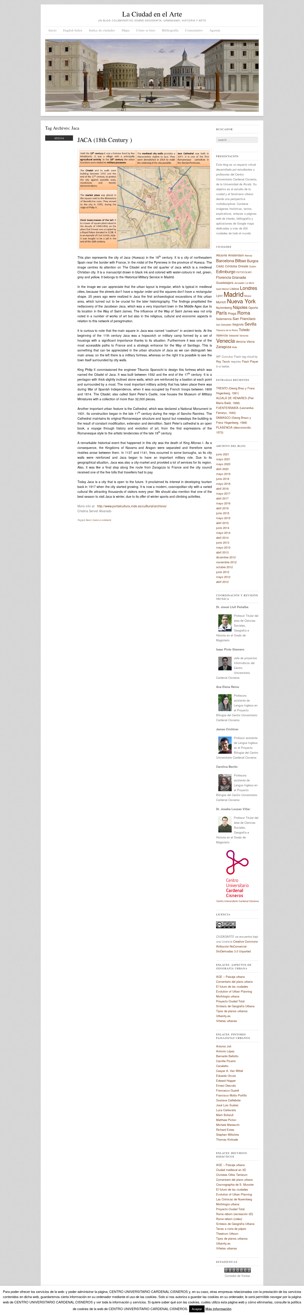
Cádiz (220, 266)
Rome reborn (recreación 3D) (234, 1214)
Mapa (126, 30)
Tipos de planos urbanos (232, 1011)
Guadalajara (224, 282)
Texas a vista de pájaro (231, 1228)
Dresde (243, 266)
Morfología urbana (227, 996)
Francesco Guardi (227, 1090)
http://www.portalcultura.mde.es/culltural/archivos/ (132, 506)
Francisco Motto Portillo (231, 1095)
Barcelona (225, 260)
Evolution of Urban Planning (234, 991)
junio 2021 (222, 454)
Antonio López (225, 1051)
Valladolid (234, 335)
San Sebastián (223, 324)
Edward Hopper (226, 1080)
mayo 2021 (223, 459)
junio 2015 (222, 513)
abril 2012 (222, 582)
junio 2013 (222, 542)
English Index (72, 30)
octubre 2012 (224, 567)
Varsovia (243, 335)
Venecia (225, 340)
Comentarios (194, 30)
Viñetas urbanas (226, 1021)
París (221, 312)
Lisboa (234, 288)
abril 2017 (222, 498)
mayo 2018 (223, 483)
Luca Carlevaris (226, 1110)
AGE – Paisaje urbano (230, 976)
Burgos (252, 260)
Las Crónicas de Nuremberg (234, 1199)
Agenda (214, 30)
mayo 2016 (223, 503)
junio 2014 (222, 528)
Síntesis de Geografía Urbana (235, 1006)
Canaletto (222, 1066)
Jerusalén (239, 283)
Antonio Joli (223, 1046)
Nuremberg (224, 307)
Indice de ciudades (102, 30)
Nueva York (241, 301)
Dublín (252, 266)
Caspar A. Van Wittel (229, 1071)
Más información (218, 1308)
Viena (251, 341)
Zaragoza (223, 346)
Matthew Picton (226, 1120)
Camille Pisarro (226, 1061)
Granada (239, 277)
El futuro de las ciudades (232, 986)
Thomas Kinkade (227, 1139)
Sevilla (250, 324)
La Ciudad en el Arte (152, 14)
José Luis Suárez (227, 1105)
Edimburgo (225, 271)
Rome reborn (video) (229, 1219)
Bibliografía (170, 30)
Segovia (238, 324)
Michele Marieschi (227, 1125)
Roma (243, 312)
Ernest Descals (226, 1085)
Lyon (219, 295)
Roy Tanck (223, 361)
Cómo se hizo (145, 30)
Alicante (221, 255)
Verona (241, 341)
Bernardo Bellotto (227, 1056)
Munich (221, 302)
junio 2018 (222, 479)
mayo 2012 (223, 577)
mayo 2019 (223, 474)
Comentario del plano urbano (234, 981)
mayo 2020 (223, 464)
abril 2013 (222, 552)
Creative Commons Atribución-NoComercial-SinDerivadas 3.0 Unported (237, 946)
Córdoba (231, 266)
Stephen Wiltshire (227, 1134)
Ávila (234, 347)
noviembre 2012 (226, 562)
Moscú (247, 295)
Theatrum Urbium (227, 1233)
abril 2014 (222, 537)
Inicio (53, 30)
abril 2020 (222, 469)
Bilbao (240, 260)
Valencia (222, 335)
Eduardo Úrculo (226, 1075)
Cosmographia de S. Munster (235, 1184)
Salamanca (224, 318)
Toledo (244, 329)
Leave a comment (102, 520)
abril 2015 (222, 523)
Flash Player (250, 361)
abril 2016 (222, 508)
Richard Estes (225, 1129)
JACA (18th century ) (104, 139)
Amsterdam (236, 255)
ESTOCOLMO (243, 272)
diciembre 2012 (226, 557)
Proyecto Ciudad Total (230, 1001)
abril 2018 (222, 488)
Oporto (253, 307)
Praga (232, 313)
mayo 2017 (223, 493)
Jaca (88, 520)
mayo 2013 (223, 547)
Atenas (248, 255)
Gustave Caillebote (228, 1100)
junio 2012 (222, 572)
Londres (248, 287)
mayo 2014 (223, 533)
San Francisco (244, 318)
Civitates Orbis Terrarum (231, 1175)
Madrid (233, 294)
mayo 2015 (223, 518)
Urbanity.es (223, 1016)
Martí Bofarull (224, 1115)
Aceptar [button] (197, 1309)
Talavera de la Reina (227, 330)
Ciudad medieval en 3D (231, 1170)
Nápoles (240, 307)
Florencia (223, 277)
